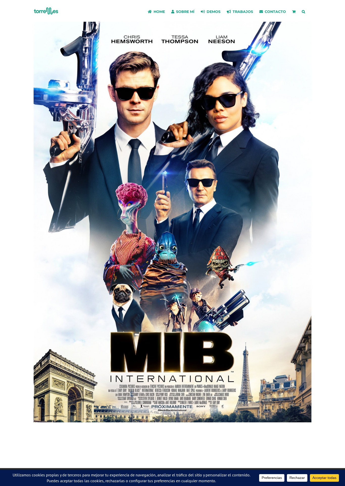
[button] (303, 11)
